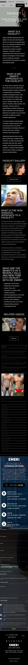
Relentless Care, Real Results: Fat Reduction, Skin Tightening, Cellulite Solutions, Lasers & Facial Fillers (13, 398)
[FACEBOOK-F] (11, 641)
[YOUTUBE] (19, 641)
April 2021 (3, 426)
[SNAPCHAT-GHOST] (6, 641)
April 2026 (3, 405)
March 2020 (4, 442)
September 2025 (5, 408)
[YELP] (16, 641)
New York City (12, 504)
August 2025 (4, 411)
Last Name (3, 536)
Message (2, 586)
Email (2, 543)
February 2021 (4, 431)
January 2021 (4, 434)
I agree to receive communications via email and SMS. (14, 619)
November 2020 (5, 439)
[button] (26, 3)
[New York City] (4, 505)
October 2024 (4, 413)
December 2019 (5, 447)
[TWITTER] (14, 641)
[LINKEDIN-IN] (21, 641)
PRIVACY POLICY (14, 661)
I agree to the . (14, 615)
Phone (2, 550)
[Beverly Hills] (4, 493)
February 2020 (4, 444)
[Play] (14, 324)
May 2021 (3, 424)
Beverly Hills (11, 492)
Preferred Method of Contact (9, 598)
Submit (14, 628)
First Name (3, 529)
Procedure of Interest (7, 557)
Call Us (9, 522)
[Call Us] (4, 524)
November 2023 (5, 421)
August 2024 (4, 416)
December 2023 (5, 418)
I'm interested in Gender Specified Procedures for (13, 579)
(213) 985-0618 (13, 525)
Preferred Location (6, 571)
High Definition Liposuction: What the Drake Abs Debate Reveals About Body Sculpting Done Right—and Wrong (13, 354)
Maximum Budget (5, 564)
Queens (9, 513)
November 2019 (5, 450)
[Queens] (4, 514)
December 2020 (5, 437)
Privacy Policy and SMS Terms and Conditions (15, 611)
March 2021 (4, 429)
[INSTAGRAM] (9, 641)
